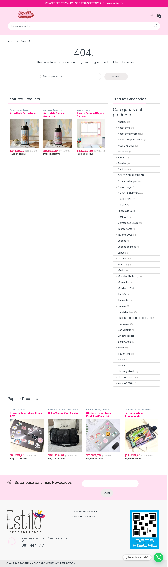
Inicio (10, 41)
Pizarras (88, 110)
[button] (158, 557)
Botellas (122, 163)
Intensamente (125, 228)
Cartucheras (130, 409)
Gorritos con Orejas (128, 222)
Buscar (155, 26)
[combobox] (79, 26)
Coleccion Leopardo (129, 181)
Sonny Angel (124, 341)
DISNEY (122, 205)
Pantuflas (123, 294)
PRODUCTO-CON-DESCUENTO (135, 318)
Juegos (122, 240)
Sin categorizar (126, 335)
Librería (80, 110)
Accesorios (124, 127)
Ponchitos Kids (126, 312)
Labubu (122, 252)
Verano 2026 (125, 383)
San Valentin (124, 329)
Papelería (123, 300)
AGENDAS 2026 (126, 145)
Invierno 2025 (125, 234)
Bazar (25, 110)
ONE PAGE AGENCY (20, 563)
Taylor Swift (124, 353)
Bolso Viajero (54, 409)
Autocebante (16, 110)
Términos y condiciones (84, 511)
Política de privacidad (83, 516)
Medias (122, 270)
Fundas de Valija (126, 210)
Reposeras (124, 324)
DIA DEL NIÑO (125, 199)
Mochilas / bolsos (127, 276)
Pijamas (122, 306)
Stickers (21, 409)
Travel (121, 365)
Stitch (121, 347)
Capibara (123, 169)
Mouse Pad (124, 282)
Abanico (122, 121)
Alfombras (123, 151)
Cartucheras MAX (145, 409)
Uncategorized (126, 371)
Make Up (123, 264)
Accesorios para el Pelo (130, 139)
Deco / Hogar (125, 187)
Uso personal (125, 377)
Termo (121, 359)
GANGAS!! (123, 217)
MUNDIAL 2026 (126, 288)
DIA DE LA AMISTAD (128, 193)
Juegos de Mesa (127, 246)
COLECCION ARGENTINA (131, 175)
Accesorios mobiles (128, 133)
